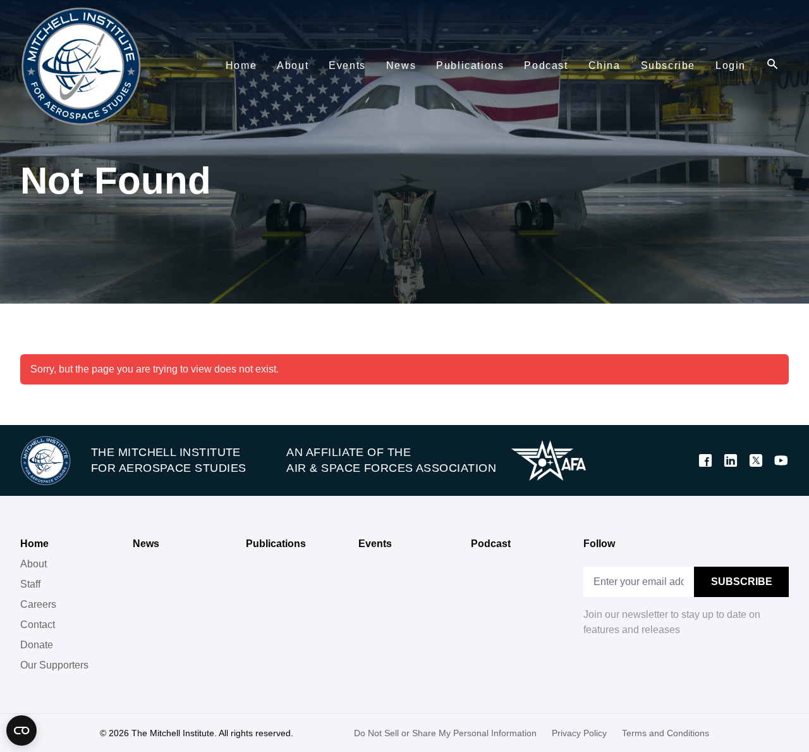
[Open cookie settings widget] (21, 730)
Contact (37, 624)
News (146, 543)
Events (375, 543)
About (33, 563)
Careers (38, 604)
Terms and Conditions (665, 733)
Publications (276, 543)
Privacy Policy (579, 733)
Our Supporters (54, 665)
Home (34, 543)
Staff (30, 584)
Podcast (491, 543)
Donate (36, 644)
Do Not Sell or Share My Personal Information (445, 733)
